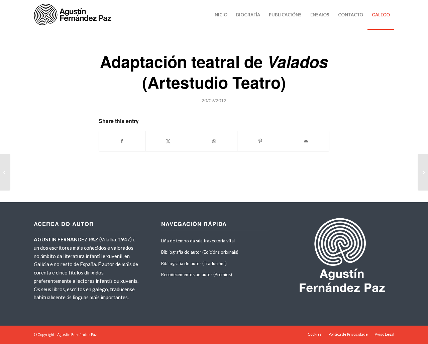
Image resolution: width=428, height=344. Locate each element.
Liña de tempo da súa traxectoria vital (198, 240)
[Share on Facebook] (122, 141)
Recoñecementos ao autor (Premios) (196, 274)
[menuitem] (220, 14)
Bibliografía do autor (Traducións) (194, 263)
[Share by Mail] (306, 141)
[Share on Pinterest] (260, 141)
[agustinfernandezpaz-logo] (74, 14)
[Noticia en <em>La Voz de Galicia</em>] (5, 172)
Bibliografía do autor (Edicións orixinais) (199, 252)
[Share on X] (168, 141)
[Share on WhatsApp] (214, 141)
